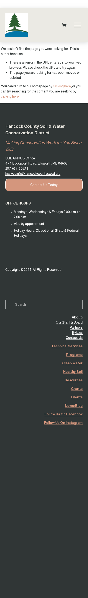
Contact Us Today (44, 185)
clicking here (62, 86)
